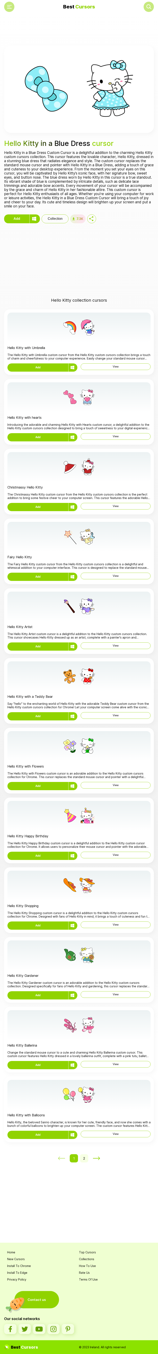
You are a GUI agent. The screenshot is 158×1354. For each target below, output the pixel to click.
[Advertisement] (79, 30)
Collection (55, 218)
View (115, 366)
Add (17, 218)
